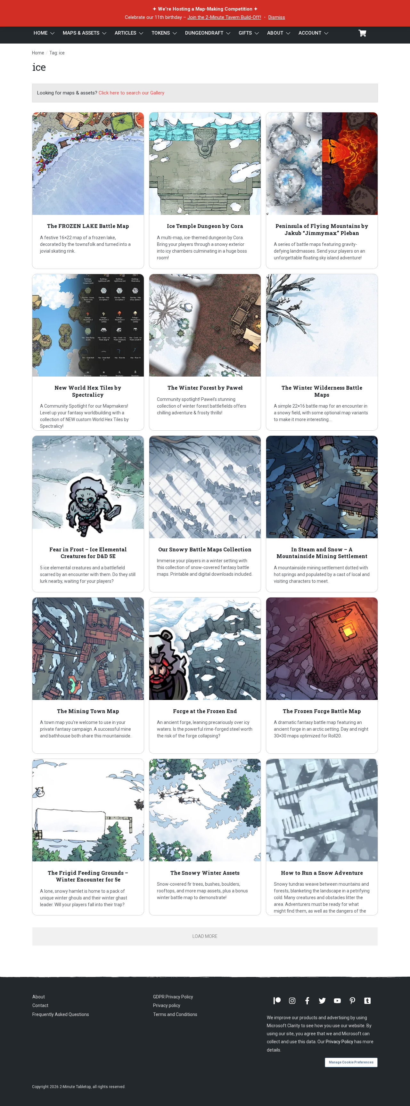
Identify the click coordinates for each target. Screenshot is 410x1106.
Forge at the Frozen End (205, 675)
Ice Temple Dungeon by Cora (205, 190)
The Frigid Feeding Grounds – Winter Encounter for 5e (88, 837)
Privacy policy (166, 1005)
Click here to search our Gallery (131, 93)
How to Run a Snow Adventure (322, 837)
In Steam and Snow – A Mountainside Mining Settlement (322, 513)
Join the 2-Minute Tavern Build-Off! (224, 17)
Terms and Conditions (175, 1014)
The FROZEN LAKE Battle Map (88, 190)
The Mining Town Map (88, 675)
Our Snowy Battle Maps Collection (205, 513)
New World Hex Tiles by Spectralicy (88, 352)
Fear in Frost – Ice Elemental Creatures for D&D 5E (88, 513)
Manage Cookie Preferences (351, 1062)
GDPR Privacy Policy (173, 996)
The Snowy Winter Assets (205, 837)
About (38, 996)
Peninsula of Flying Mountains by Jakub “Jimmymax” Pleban (322, 190)
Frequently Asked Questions (60, 1014)
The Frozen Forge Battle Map (322, 675)
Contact (40, 1005)
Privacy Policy (339, 1041)
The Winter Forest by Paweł (205, 352)
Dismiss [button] (276, 17)
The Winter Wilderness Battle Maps (322, 352)
